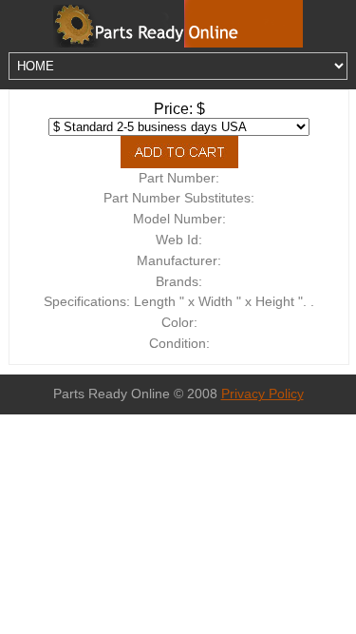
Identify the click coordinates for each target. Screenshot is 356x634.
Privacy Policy (262, 394)
